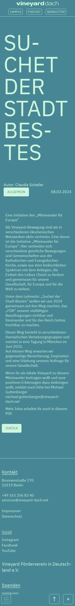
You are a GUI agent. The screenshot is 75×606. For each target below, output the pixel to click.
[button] (16, 192)
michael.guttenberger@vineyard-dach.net (32, 399)
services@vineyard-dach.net (25, 500)
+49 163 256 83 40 (18, 495)
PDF (8, 413)
